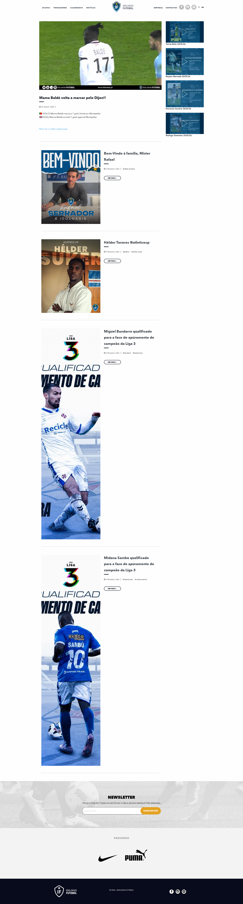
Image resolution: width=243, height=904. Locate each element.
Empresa (158, 8)
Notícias (90, 8)
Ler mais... (112, 178)
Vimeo (194, 7)
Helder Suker (137, 252)
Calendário (76, 8)
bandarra (127, 353)
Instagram (188, 7)
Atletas (46, 8)
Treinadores (60, 8)
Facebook (181, 7)
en (203, 7)
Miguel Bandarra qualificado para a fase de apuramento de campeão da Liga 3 (129, 337)
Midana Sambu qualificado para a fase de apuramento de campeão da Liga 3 (129, 564)
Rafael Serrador (129, 169)
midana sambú (141, 579)
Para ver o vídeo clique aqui (53, 128)
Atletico (127, 252)
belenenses (138, 353)
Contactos (171, 8)
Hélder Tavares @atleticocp (126, 242)
